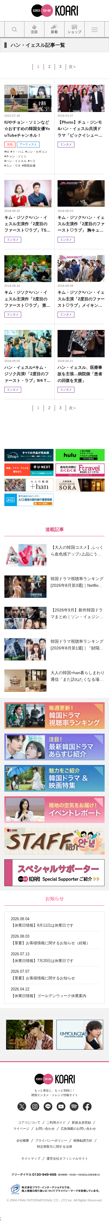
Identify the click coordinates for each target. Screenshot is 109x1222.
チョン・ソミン (16, 156)
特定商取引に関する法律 (54, 1146)
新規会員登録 (81, 1122)
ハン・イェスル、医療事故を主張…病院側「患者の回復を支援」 (80, 374)
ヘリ (32, 161)
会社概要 (22, 1140)
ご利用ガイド (56, 1122)
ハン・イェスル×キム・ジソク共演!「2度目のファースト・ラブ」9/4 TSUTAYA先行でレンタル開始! (27, 374)
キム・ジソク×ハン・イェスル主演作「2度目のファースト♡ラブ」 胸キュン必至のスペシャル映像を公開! (81, 224)
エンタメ (66, 144)
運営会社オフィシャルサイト (67, 1158)
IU (7, 151)
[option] (29, 1035)
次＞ (72, 66)
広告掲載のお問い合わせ (78, 1128)
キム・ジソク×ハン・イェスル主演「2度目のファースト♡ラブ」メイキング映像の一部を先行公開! (81, 299)
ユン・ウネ (13, 165)
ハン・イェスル (16, 161)
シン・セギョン (37, 151)
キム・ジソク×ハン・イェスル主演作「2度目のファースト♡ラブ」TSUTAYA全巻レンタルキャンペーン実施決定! (27, 224)
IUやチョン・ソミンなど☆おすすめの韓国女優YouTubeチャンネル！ (27, 129)
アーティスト (28, 144)
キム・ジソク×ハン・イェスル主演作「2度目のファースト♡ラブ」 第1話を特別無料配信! (26, 299)
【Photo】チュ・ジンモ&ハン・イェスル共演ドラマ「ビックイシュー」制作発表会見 (80, 129)
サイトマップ (30, 1158)
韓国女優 (29, 165)
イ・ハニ (18, 151)
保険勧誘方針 (82, 1140)
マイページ (21, 1128)
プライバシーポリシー (51, 1140)
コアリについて (29, 1122)
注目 (10, 144)
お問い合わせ (45, 1128)
